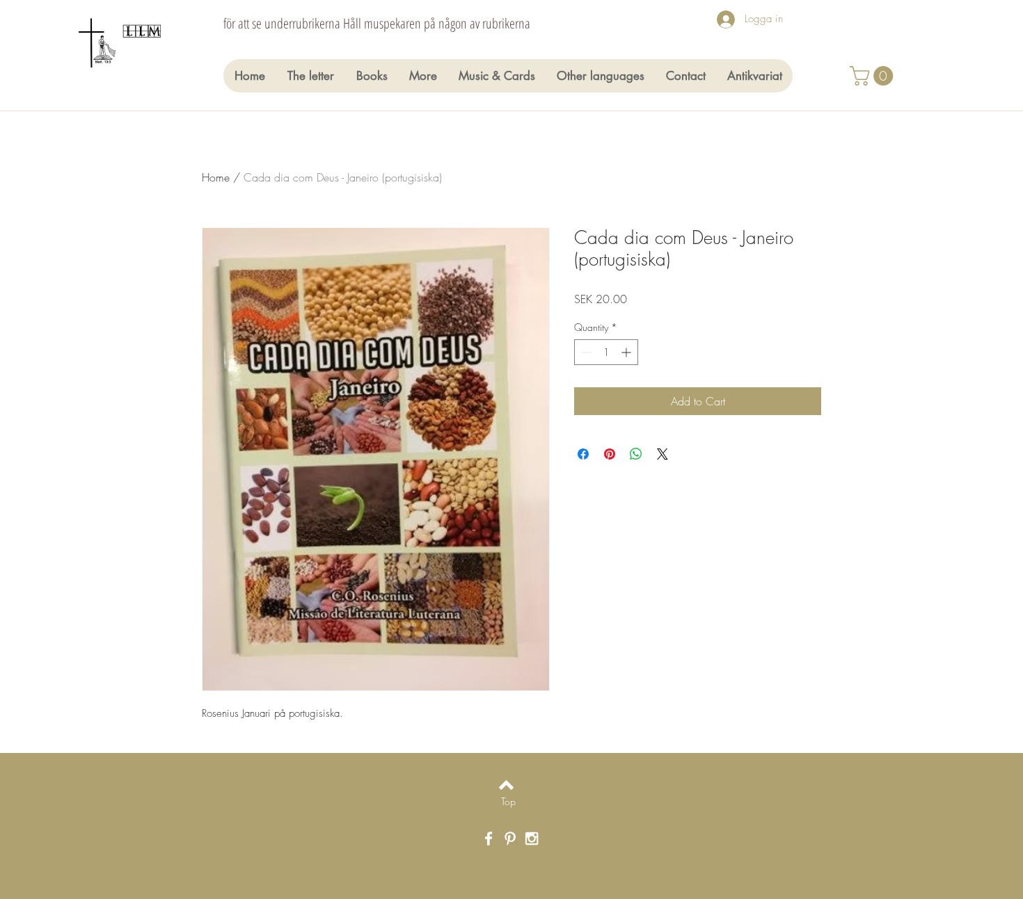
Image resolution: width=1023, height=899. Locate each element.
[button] (874, 76)
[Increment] (627, 352)
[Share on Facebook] (583, 454)
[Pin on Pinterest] (609, 454)
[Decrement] (585, 352)
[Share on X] (662, 454)
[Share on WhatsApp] (636, 454)
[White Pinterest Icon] (510, 838)
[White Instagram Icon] (532, 838)
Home (216, 177)
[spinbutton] (606, 352)
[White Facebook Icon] (488, 838)
